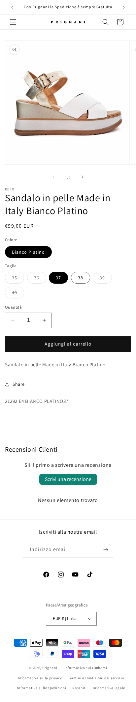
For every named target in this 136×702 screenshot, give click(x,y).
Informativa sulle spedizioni (41, 688)
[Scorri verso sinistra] (53, 177)
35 (18, 279)
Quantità (13, 307)
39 (106, 279)
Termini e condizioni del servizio (96, 678)
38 (80, 278)
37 (58, 278)
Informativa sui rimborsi (85, 667)
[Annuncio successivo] (124, 7)
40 (18, 293)
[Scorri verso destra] (82, 177)
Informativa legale (109, 688)
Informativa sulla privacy (40, 678)
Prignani (49, 667)
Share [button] (19, 384)
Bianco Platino (28, 252)
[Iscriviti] (105, 549)
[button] (13, 22)
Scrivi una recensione (68, 479)
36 (40, 279)
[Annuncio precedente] (12, 7)
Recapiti (79, 688)
